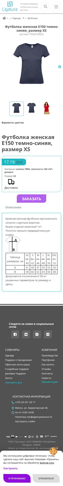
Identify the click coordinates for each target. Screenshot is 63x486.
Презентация (50, 382)
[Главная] (4, 18)
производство (50, 355)
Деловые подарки (15, 373)
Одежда (9, 355)
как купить (48, 364)
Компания (49, 349)
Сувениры (12, 349)
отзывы (46, 369)
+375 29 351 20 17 (25, 402)
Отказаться (46, 478)
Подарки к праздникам (18, 360)
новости (46, 378)
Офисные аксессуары (17, 364)
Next (59, 67)
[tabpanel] (31, 66)
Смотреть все (13, 382)
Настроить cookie (25, 421)
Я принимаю (17, 478)
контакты (47, 373)
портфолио (48, 360)
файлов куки (47, 462)
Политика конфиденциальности (33, 417)
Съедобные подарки (17, 369)
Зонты (8, 378)
